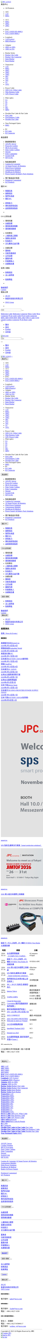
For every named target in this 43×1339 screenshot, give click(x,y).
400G (7, 24)
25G (6, 78)
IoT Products (9, 182)
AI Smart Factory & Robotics (15, 166)
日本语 (8, 332)
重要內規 (8, 258)
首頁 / (3, 633)
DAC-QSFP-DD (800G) (14, 32)
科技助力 (8, 241)
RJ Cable (8, 131)
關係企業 (4, 615)
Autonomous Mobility (13, 170)
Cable (4, 1123)
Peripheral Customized (13, 180)
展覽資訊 (8, 193)
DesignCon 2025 (13, 1033)
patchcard (8, 1119)
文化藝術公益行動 (12, 243)
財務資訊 (8, 272)
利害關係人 (9, 261)
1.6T (7, 14)
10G (6, 80)
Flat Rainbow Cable (12, 117)
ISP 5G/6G (9, 158)
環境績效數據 (10, 229)
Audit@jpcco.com (16, 1309)
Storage (8, 152)
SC (6, 102)
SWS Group (9, 302)
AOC (7, 84)
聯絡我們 (4, 287)
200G (7, 26)
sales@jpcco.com (16, 1299)
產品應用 (4, 474)
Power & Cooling (11, 146)
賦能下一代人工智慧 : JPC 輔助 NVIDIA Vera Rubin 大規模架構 (17, 961)
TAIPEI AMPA (12, 997)
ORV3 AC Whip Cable (13, 90)
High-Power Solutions (13, 168)
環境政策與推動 (11, 226)
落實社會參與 (10, 238)
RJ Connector (10, 133)
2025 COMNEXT (13, 1015)
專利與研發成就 (11, 206)
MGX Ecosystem (11, 148)
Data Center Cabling (12, 150)
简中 (7, 327)
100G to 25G (10, 49)
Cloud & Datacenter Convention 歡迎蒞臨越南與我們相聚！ (17, 1003)
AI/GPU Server (10, 144)
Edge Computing (11, 154)
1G (6, 82)
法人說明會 (9, 275)
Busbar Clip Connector (13, 57)
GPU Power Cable (11, 94)
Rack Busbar (9, 61)
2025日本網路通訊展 (15, 1024)
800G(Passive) (10, 41)
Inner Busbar (9, 59)
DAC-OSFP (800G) (12, 33)
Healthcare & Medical (13, 172)
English (8, 329)
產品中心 (4, 359)
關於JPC (8, 199)
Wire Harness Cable (12, 92)
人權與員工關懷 (11, 236)
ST (6, 104)
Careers (3, 290)
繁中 (7, 325)
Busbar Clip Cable (11, 55)
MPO (7, 110)
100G (7, 74)
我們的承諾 (9, 196)
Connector (6, 1125)
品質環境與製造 (11, 208)
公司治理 (8, 256)
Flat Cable (8, 115)
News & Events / (12, 633)
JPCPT (7, 296)
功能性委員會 (10, 253)
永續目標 (8, 223)
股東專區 (8, 279)
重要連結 (3, 1056)
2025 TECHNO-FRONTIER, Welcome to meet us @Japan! (17, 1020)
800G (7, 16)
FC (6, 106)
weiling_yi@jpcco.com (18, 1326)
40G (6, 76)
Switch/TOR (9, 156)
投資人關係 (5, 596)
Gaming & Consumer (12, 164)
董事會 (8, 250)
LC (6, 100)
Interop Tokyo (12, 991)
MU (6, 108)
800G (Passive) (10, 1080)
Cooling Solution (7, 1145)
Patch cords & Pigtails (13, 1121)
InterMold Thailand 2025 (15, 1028)
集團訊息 (8, 191)
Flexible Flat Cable (12, 119)
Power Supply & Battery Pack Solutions (19, 174)
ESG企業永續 (6, 548)
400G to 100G (10, 47)
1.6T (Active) (9, 1078)
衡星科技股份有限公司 (14, 298)
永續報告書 (9, 264)
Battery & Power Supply (9, 1169)
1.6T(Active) (9, 39)
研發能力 (8, 203)
